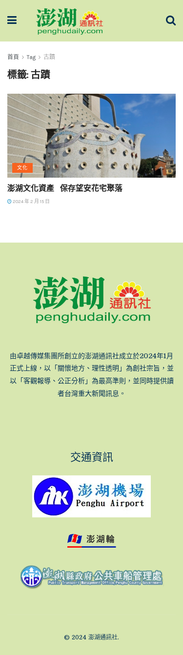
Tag (31, 57)
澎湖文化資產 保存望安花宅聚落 (64, 188)
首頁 (13, 57)
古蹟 (49, 57)
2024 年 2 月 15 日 (31, 202)
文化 (22, 168)
